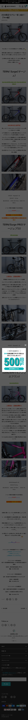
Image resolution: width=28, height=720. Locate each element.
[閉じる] (25, 345)
